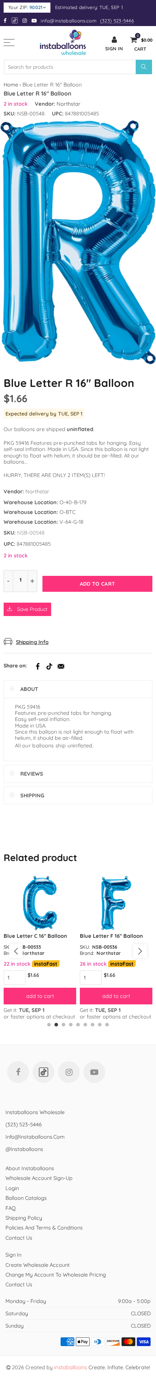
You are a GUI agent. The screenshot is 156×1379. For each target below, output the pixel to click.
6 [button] (85, 1024)
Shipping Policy (23, 1217)
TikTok (49, 666)
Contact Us (18, 1237)
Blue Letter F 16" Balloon (111, 935)
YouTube (94, 1072)
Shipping (32, 795)
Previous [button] (16, 951)
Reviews (31, 773)
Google (15, 20)
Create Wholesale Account (37, 1264)
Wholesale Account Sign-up (39, 1178)
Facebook (37, 666)
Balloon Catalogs (26, 1197)
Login (12, 1188)
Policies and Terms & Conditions (44, 1227)
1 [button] (49, 1024)
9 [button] (107, 1024)
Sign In (13, 1254)
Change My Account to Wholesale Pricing (55, 1274)
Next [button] (140, 951)
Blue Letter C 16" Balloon (35, 935)
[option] (40, 948)
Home (11, 84)
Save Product (32, 609)
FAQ (10, 1208)
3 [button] (63, 1024)
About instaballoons (29, 1168)
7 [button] (92, 1024)
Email (61, 666)
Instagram (69, 1072)
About (29, 689)
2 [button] (56, 1024)
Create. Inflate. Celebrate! (102, 1367)
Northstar (69, 103)
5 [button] (78, 1024)
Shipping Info (32, 641)
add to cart (40, 995)
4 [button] (71, 1024)
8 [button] (100, 1024)
